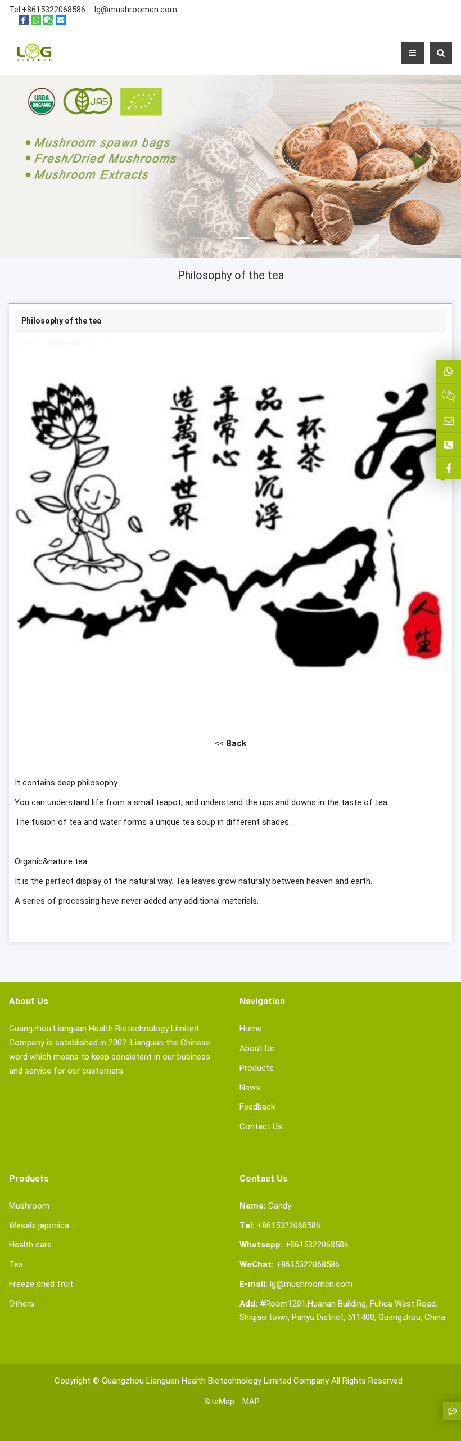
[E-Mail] (61, 20)
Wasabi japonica (39, 1225)
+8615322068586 (53, 10)
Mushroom (29, 1206)
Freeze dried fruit (41, 1284)
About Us (256, 1048)
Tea (16, 1264)
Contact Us (260, 1126)
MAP (251, 1402)
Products (256, 1068)
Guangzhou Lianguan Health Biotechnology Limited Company (215, 1381)
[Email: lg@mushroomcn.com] (448, 420)
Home (250, 1028)
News (249, 1088)
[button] (198, 224)
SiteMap (219, 1402)
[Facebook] (23, 20)
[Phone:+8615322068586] (448, 444)
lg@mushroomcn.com (135, 10)
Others (21, 1304)
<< (230, 743)
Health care (30, 1245)
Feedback (257, 1107)
